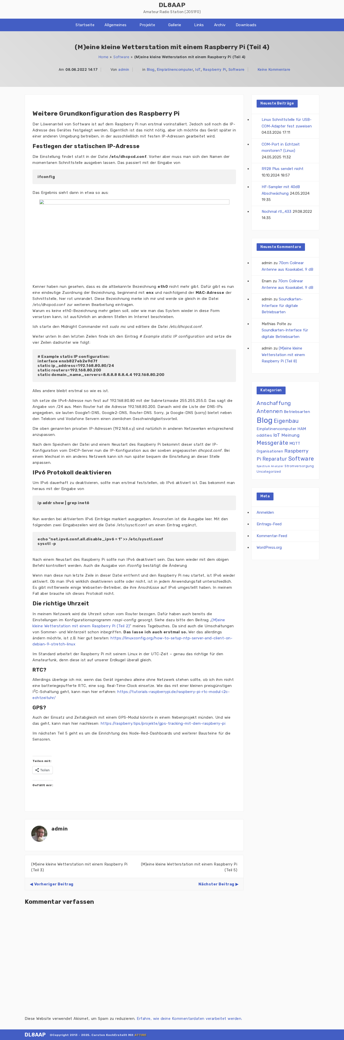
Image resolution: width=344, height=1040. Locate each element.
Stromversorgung (299, 466)
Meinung (290, 435)
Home (103, 57)
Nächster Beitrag (216, 884)
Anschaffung (274, 403)
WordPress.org (269, 547)
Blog (151, 69)
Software (121, 57)
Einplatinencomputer (175, 69)
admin (123, 69)
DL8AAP (35, 1035)
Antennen (270, 411)
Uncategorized (269, 471)
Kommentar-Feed (272, 536)
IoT (198, 69)
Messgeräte (272, 443)
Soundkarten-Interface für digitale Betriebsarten (282, 305)
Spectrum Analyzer (270, 466)
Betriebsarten (297, 411)
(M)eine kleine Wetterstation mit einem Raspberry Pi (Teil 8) (283, 354)
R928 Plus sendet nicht (282, 168)
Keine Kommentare (274, 69)
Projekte (147, 25)
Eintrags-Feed (269, 524)
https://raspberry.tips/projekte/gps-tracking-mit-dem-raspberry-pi (163, 723)
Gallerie (174, 25)
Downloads (246, 25)
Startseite (85, 25)
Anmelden (265, 512)
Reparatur (274, 459)
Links (199, 25)
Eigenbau (286, 421)
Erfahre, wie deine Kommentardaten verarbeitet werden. (189, 1018)
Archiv (220, 25)
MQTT (294, 443)
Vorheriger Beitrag (54, 884)
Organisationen (270, 451)
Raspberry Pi (214, 69)
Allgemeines (116, 25)
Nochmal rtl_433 (276, 211)
